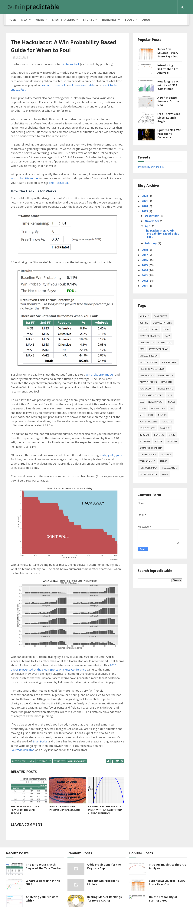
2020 (145, 206)
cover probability (149, 336)
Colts (166, 329)
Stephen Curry (147, 454)
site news (144, 441)
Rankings (109, 19)
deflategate (146, 342)
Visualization (169, 467)
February (151, 243)
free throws (19, 761)
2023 (145, 196)
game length (165, 375)
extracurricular (148, 355)
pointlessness (147, 428)
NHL (141, 415)
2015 (145, 265)
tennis (163, 461)
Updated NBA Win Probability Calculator (169, 133)
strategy (59, 761)
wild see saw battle (82, 85)
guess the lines (148, 382)
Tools (129, 19)
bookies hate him (162, 322)
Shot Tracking (63, 19)
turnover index (148, 467)
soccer (158, 441)
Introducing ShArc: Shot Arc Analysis (167, 68)
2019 (145, 211)
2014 (145, 270)
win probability (77, 761)
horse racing (165, 388)
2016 (145, 260)
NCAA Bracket (155, 401)
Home (12, 19)
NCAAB (171, 401)
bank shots (160, 316)
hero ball (166, 382)
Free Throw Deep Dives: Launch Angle (168, 117)
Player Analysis (148, 421)
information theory (151, 395)
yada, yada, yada (111, 455)
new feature (44, 761)
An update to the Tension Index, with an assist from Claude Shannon (105, 810)
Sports (88, 19)
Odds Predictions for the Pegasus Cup (104, 866)
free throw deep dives (151, 368)
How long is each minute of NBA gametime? (168, 85)
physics (162, 415)
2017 (145, 255)
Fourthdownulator (22, 750)
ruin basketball (70, 64)
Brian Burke (40, 741)
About (147, 19)
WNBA (39, 19)
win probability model (24, 178)
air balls (144, 316)
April (148, 226)
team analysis (147, 461)
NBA (24, 19)
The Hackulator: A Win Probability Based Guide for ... (161, 234)
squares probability (150, 448)
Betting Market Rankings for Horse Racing (104, 898)
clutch (143, 329)
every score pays (158, 349)
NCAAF (142, 408)
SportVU (172, 441)
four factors (169, 362)
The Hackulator (58, 182)
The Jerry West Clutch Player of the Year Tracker (25, 810)
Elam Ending (165, 342)
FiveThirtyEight (148, 362)
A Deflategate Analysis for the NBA (168, 101)
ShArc (171, 434)
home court (146, 388)
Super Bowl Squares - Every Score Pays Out (167, 52)
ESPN (142, 349)
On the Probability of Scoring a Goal (163, 898)
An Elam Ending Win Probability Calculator (64, 808)
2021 (145, 201)
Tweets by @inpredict (151, 166)
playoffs (167, 421)
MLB (170, 395)
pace (150, 415)
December (152, 215)
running (159, 434)
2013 (145, 275)
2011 (145, 285)
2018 (145, 249)
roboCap (144, 434)
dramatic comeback (53, 85)
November (152, 221)
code (155, 329)
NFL (171, 408)
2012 (145, 280)
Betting (143, 322)
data (167, 336)
